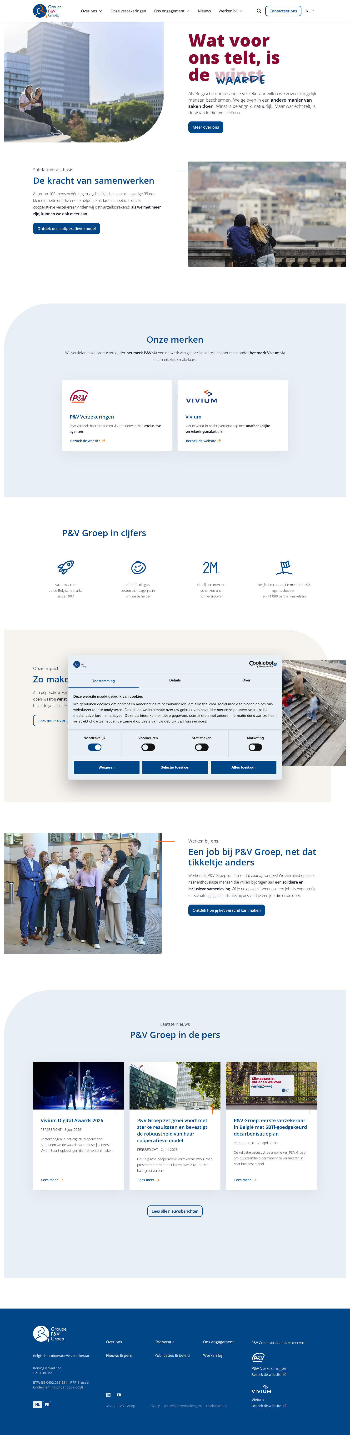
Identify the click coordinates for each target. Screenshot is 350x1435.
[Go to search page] (260, 11)
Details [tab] (175, 680)
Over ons (89, 11)
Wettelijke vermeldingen (183, 1406)
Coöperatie (165, 1342)
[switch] (148, 747)
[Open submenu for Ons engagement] (187, 11)
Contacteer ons (283, 11)
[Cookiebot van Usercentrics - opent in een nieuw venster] (256, 664)
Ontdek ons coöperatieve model (66, 228)
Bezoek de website (85, 441)
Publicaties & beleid (172, 1355)
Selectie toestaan (175, 767)
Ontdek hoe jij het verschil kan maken (227, 910)
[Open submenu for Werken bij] (241, 11)
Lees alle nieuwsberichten (175, 1211)
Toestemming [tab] (103, 681)
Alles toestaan (243, 767)
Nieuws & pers (119, 1355)
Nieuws (204, 11)
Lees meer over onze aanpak (63, 720)
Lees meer (49, 1180)
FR (47, 1404)
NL (37, 1404)
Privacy (154, 1406)
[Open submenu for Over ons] (100, 11)
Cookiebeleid (216, 1406)
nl (308, 11)
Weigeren (107, 767)
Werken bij (228, 11)
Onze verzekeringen (128, 11)
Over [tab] (246, 680)
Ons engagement (169, 11)
